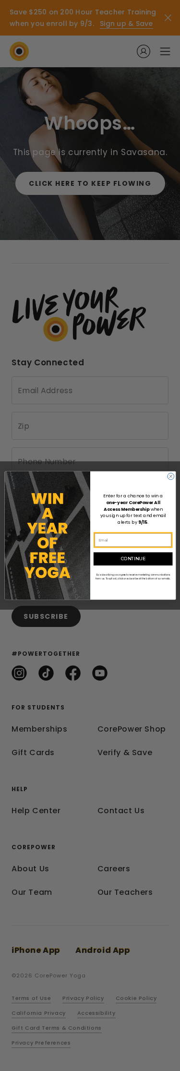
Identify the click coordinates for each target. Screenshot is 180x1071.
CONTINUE (132, 559)
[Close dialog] (170, 476)
